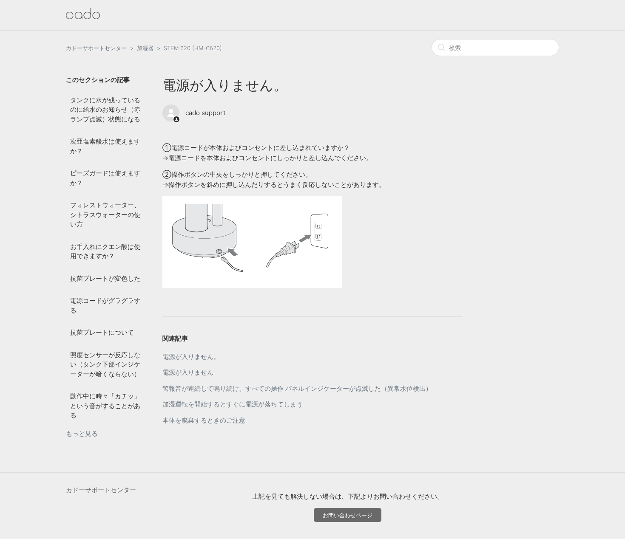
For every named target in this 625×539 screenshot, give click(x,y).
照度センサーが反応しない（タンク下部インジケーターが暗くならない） (105, 364)
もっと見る (82, 433)
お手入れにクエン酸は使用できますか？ (105, 251)
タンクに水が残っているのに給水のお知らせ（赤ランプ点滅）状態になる (105, 109)
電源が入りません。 (191, 357)
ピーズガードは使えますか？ (105, 178)
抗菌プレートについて (102, 332)
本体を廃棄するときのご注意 (203, 420)
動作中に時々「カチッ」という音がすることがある (105, 405)
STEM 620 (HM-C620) (193, 48)
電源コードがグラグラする (105, 305)
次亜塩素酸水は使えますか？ (105, 146)
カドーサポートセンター (96, 48)
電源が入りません (187, 372)
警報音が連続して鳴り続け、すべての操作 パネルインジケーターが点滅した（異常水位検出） (297, 388)
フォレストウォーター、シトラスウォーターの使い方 (105, 214)
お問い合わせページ (347, 515)
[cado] (83, 17)
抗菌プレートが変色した (105, 278)
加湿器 (145, 48)
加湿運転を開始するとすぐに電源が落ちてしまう (232, 404)
